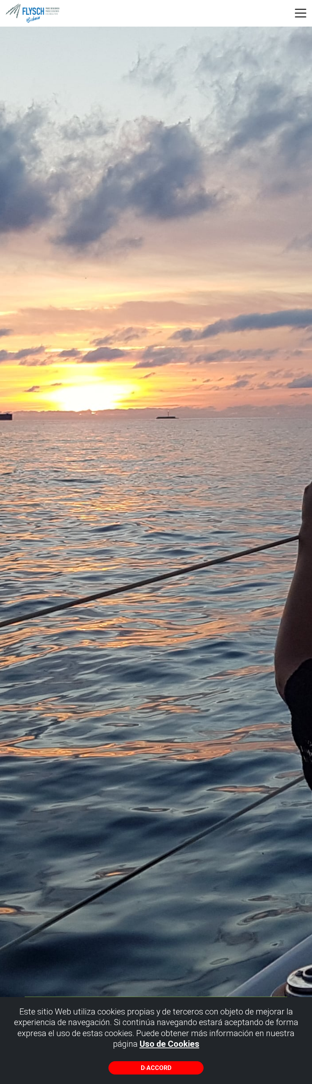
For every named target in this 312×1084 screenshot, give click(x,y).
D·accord (156, 1067)
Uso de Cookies (169, 1044)
